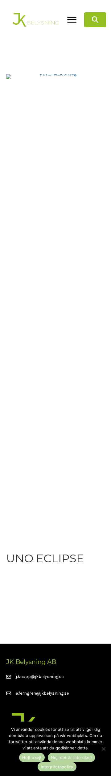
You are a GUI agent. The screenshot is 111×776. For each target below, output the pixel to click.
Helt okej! (32, 757)
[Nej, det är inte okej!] (103, 749)
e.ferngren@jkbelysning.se (42, 693)
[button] (95, 19)
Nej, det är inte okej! (71, 757)
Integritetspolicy (57, 766)
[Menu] (72, 20)
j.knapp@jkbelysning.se (40, 676)
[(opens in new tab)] (55, 305)
